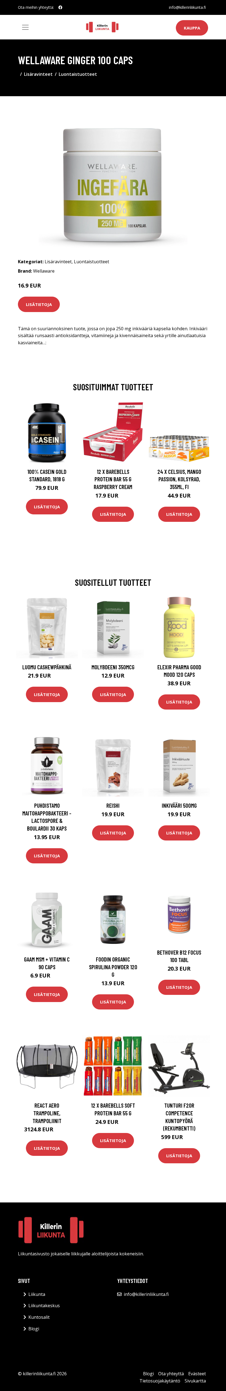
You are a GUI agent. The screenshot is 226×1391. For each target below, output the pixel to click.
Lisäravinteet (38, 74)
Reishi (113, 805)
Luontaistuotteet (78, 74)
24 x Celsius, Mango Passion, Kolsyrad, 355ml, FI (179, 479)
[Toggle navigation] (25, 27)
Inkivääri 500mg (179, 805)
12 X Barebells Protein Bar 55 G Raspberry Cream (113, 479)
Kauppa (192, 28)
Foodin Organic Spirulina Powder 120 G (113, 967)
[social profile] (60, 7)
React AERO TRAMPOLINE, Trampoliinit (47, 1113)
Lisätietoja (39, 304)
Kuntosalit (39, 1317)
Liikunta (36, 1294)
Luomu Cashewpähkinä (46, 667)
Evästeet (197, 1374)
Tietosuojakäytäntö (159, 1381)
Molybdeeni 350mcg (113, 667)
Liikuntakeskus (44, 1306)
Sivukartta (195, 1381)
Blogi (33, 1329)
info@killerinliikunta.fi (187, 7)
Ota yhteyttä (171, 1374)
